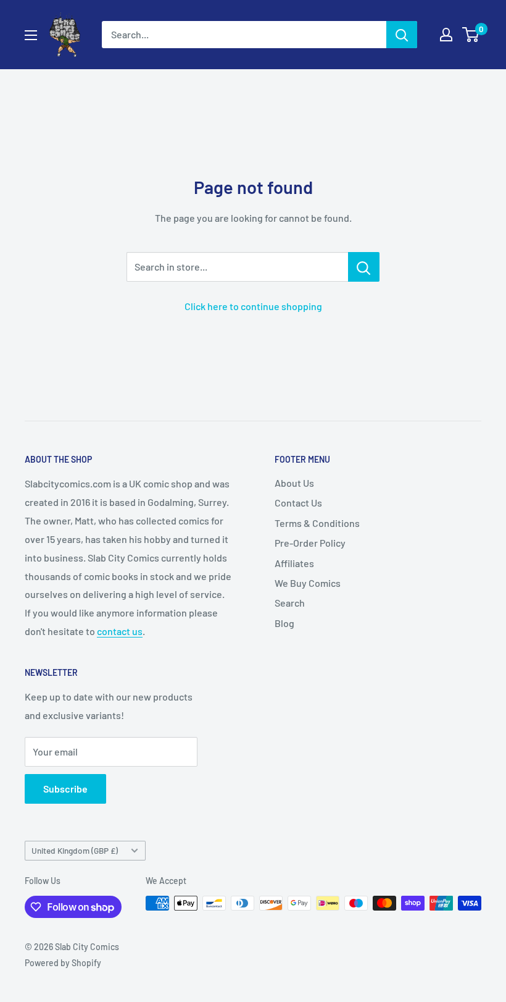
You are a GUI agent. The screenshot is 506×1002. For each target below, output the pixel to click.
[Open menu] (31, 35)
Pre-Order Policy (310, 543)
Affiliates (294, 563)
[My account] (446, 34)
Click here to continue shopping (253, 306)
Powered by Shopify (63, 963)
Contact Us (298, 502)
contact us (120, 631)
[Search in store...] (364, 267)
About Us (294, 483)
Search (290, 602)
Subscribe (65, 788)
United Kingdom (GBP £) (74, 850)
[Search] (401, 34)
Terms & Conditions (317, 523)
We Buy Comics (308, 583)
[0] (471, 34)
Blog (284, 623)
